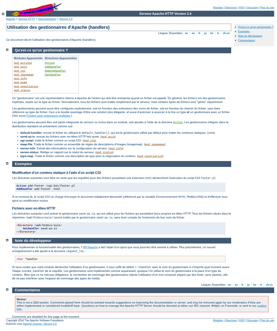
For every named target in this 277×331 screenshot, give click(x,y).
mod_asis (20, 66)
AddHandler (53, 66)
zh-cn (226, 33)
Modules (218, 7)
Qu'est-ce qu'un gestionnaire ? (255, 27)
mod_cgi (19, 71)
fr (199, 33)
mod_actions (23, 63)
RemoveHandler (55, 71)
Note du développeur (250, 35)
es (193, 33)
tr (218, 33)
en (186, 33)
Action (50, 63)
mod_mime (20, 82)
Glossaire (252, 7)
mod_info (20, 78)
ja (205, 33)
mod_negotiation (26, 86)
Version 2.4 (65, 18)
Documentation (47, 18)
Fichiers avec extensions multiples (48, 115)
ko (211, 33)
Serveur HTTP (26, 18)
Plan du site (267, 7)
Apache (10, 18)
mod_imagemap (23, 74)
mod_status (22, 90)
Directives (231, 7)
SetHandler (53, 74)
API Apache (90, 247)
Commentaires (246, 40)
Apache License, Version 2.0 (40, 323)
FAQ (242, 7)
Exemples (244, 31)
